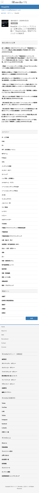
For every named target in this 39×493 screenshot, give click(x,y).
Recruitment (4, 339)
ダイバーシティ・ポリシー (9, 363)
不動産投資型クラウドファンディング (12, 236)
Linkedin (4, 428)
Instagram (4, 419)
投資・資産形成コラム (8, 260)
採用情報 (4, 463)
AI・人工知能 (5, 137)
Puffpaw (4, 158)
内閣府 (3, 308)
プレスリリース (6, 467)
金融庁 (3, 296)
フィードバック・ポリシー (9, 380)
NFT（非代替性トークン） (9, 149)
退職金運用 (5, 281)
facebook (4, 423)
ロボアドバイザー (6, 219)
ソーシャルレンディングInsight (10, 186)
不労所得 (4, 223)
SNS (2, 335)
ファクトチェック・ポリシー (9, 371)
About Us (4, 331)
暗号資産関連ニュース (8, 265)
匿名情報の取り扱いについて (9, 375)
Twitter (4, 403)
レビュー (4, 215)
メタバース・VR (6, 203)
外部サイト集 (5, 432)
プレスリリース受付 (7, 451)
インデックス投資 (6, 166)
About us (4, 443)
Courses (3, 347)
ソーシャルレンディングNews (10, 190)
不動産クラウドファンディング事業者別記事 (13, 227)
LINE (3, 411)
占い (3, 256)
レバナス (4, 211)
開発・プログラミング (8, 285)
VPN (3, 162)
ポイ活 (3, 195)
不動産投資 (5, 232)
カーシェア (5, 174)
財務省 (3, 313)
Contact (3, 343)
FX (2, 145)
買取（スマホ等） (6, 277)
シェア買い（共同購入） (8, 178)
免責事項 (4, 388)
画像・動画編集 (6, 273)
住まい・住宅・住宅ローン (9, 248)
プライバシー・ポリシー (8, 384)
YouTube (4, 407)
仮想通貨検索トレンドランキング (11, 476)
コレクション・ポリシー (8, 367)
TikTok (4, 415)
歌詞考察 (4, 269)
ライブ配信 (5, 207)
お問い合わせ (5, 455)
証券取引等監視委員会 (8, 300)
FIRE (3, 141)
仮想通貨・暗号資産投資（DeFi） (11, 244)
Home (3, 326)
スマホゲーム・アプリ (8, 182)
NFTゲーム (5, 153)
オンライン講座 (6, 472)
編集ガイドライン (6, 392)
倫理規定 (4, 359)
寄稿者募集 (5, 447)
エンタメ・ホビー (6, 170)
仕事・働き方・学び (7, 240)
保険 (3, 252)
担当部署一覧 (5, 459)
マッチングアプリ (6, 199)
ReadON (14, 23)
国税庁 (3, 304)
